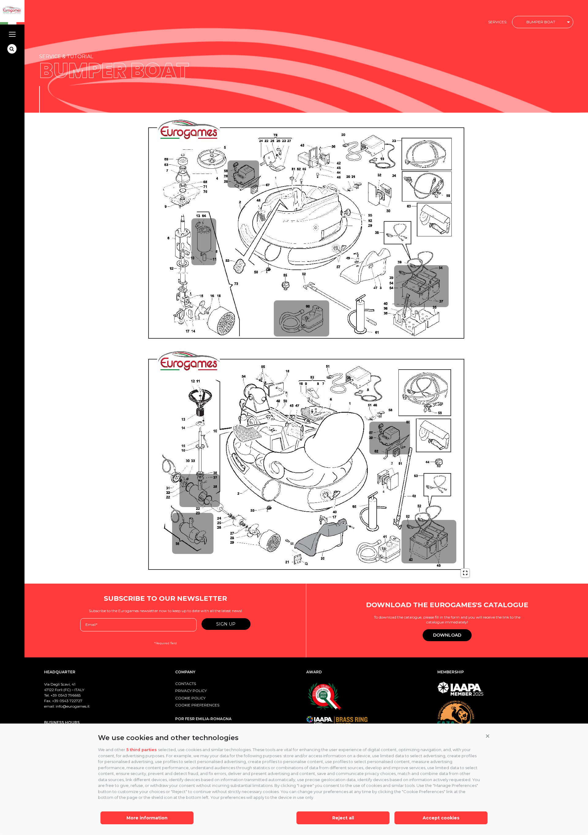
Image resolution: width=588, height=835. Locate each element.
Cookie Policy (190, 698)
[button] (487, 736)
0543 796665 (69, 695)
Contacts (185, 683)
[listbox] (542, 22)
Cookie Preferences (197, 705)
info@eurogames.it (73, 706)
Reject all (343, 818)
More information (147, 818)
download (447, 635)
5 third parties (141, 749)
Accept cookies (441, 818)
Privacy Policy (191, 690)
